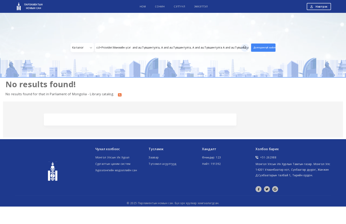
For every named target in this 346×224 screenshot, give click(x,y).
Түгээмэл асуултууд (162, 164)
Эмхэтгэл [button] (201, 6)
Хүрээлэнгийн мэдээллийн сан (116, 170)
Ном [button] (143, 6)
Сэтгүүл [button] (179, 6)
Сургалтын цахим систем (113, 164)
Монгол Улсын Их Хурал (112, 157)
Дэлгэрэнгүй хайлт (264, 47)
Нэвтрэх (321, 6)
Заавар (154, 157)
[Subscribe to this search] (120, 94)
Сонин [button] (160, 6)
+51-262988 (268, 157)
